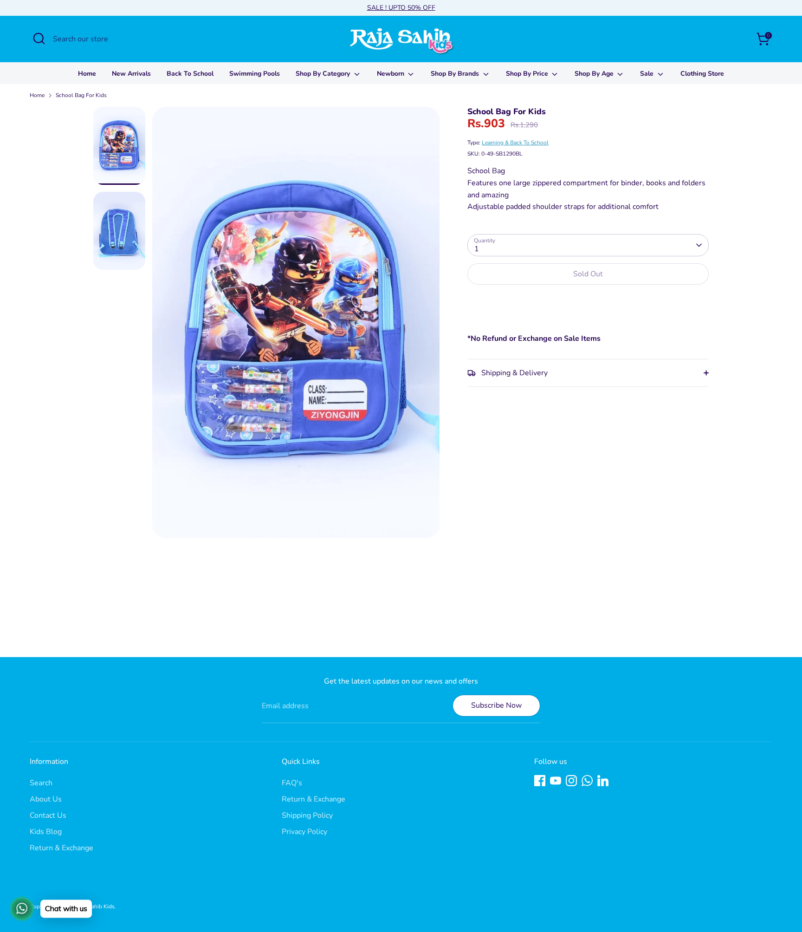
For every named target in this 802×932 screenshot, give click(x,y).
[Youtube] (555, 780)
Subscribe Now (496, 705)
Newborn (391, 73)
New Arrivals (131, 73)
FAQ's (292, 783)
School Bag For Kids (81, 95)
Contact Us (48, 815)
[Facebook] (539, 780)
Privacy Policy (304, 832)
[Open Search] (39, 38)
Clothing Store (702, 73)
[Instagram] (571, 780)
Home (87, 73)
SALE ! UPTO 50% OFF (401, 7)
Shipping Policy (307, 815)
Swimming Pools (254, 73)
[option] (296, 326)
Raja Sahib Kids (95, 906)
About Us (46, 799)
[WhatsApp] (587, 780)
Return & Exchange (61, 848)
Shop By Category (324, 73)
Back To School (190, 73)
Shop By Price (528, 73)
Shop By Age (595, 73)
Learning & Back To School (515, 142)
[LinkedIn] (602, 780)
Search (41, 783)
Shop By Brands (456, 73)
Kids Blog (46, 832)
